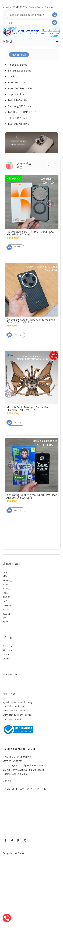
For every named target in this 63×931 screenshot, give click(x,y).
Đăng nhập (34, 7)
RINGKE (6, 597)
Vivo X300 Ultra (16, 82)
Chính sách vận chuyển (14, 710)
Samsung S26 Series (19, 70)
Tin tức (6, 654)
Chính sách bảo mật (12, 719)
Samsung (7, 580)
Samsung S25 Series (19, 106)
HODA (6, 592)
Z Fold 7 (12, 76)
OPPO (6, 622)
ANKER (6, 609)
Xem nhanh (31, 195)
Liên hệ (6, 658)
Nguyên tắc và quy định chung (17, 702)
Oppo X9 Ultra (16, 94)
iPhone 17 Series (17, 64)
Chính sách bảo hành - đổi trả (17, 714)
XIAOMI (6, 613)
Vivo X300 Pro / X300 (20, 88)
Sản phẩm (7, 650)
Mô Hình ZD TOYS (18, 124)
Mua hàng (17, 335)
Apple (6, 584)
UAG (5, 601)
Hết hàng (17, 246)
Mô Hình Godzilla (17, 100)
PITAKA (6, 588)
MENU (7, 41)
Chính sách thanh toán (13, 706)
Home (6, 571)
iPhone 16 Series (17, 118)
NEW (5, 576)
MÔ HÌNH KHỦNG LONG (22, 112)
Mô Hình (7, 605)
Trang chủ (7, 646)
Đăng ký (49, 7)
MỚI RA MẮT (19, 54)
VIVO (5, 618)
